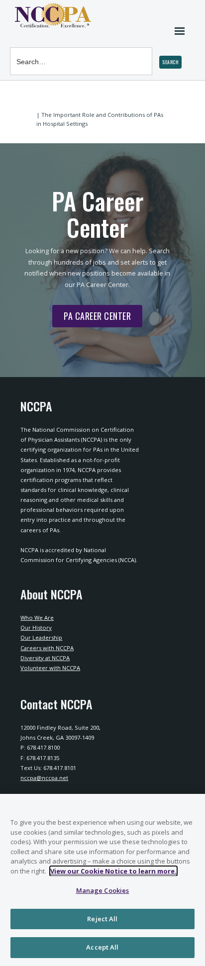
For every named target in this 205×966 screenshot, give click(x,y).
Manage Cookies (102, 890)
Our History (36, 627)
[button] (170, 62)
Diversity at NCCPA (45, 658)
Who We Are (37, 617)
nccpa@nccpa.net (44, 777)
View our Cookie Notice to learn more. (113, 871)
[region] (102, 880)
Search (21, 39)
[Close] (193, 808)
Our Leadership (41, 637)
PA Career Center (91, 318)
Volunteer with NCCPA (50, 668)
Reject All (102, 918)
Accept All (102, 947)
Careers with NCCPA (47, 648)
